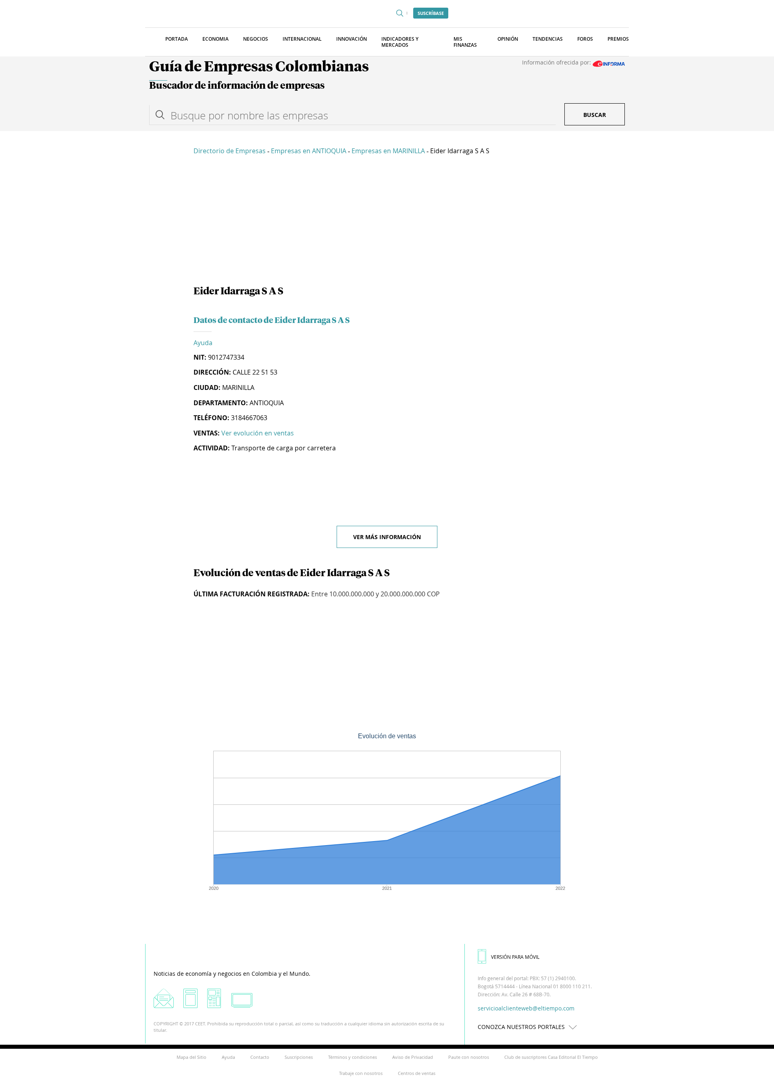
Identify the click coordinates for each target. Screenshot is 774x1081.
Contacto (259, 1057)
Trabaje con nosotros (361, 1073)
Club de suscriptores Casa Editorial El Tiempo (551, 1057)
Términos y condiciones (352, 1057)
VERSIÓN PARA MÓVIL (515, 957)
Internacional (302, 38)
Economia (215, 38)
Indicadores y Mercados (399, 41)
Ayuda (203, 342)
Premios (618, 38)
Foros (585, 38)
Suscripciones (299, 1057)
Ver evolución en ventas (257, 433)
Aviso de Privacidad (412, 1057)
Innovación (351, 38)
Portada (176, 38)
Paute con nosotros (468, 1057)
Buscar (594, 115)
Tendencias (548, 38)
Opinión (507, 38)
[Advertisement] (387, 221)
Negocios (255, 38)
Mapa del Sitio (191, 1057)
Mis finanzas (465, 41)
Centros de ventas (416, 1073)
